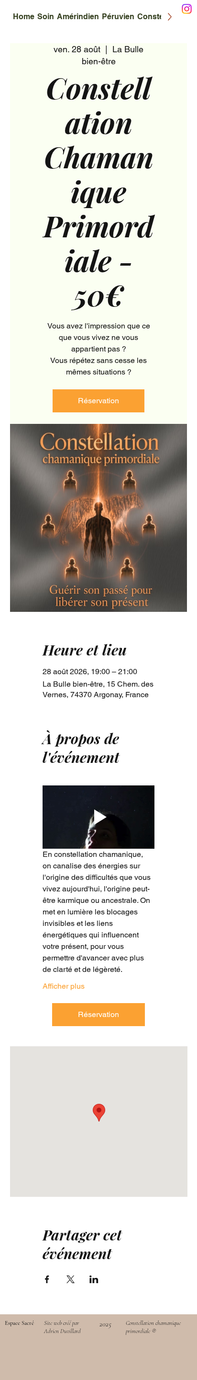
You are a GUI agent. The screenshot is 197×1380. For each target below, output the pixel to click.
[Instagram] (186, 8)
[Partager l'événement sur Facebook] (47, 1279)
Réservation (98, 400)
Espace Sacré (19, 1323)
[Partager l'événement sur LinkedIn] (93, 1279)
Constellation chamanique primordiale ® (153, 1326)
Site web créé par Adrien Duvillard (62, 1326)
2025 (105, 1324)
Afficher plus (64, 986)
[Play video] (99, 817)
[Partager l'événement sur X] (70, 1279)
